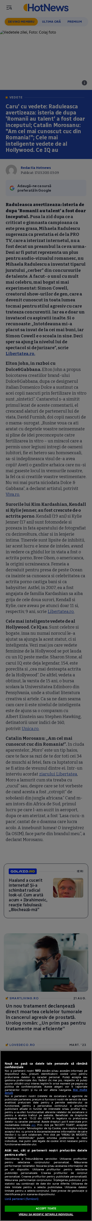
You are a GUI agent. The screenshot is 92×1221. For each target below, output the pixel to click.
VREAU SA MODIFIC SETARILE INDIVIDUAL (46, 1214)
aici (33, 1125)
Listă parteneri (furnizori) (21, 1199)
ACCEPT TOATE (46, 1208)
